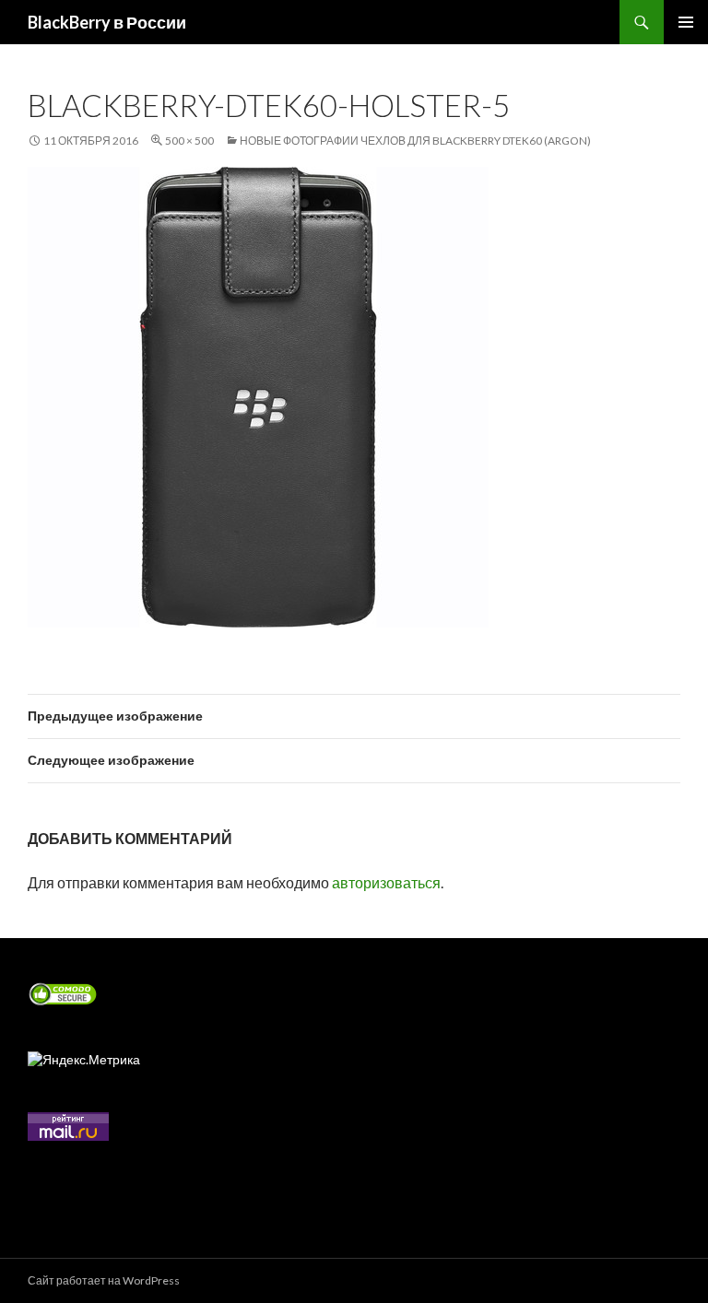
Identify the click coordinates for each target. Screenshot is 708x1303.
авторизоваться (386, 882)
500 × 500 (189, 140)
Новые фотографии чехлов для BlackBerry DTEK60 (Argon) (415, 140)
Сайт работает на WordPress (104, 1280)
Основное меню (686, 22)
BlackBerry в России (107, 22)
